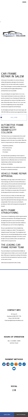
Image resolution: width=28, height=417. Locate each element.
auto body (22, 94)
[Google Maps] (15, 390)
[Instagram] (13, 390)
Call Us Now (7, 414)
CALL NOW (14, 117)
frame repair (20, 102)
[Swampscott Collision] (14, 34)
